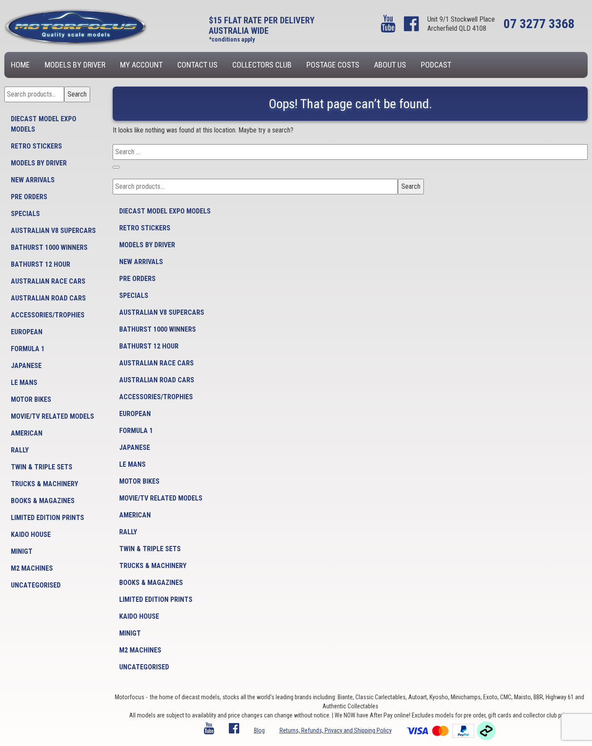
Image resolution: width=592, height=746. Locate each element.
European (26, 332)
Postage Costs (332, 64)
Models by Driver (75, 64)
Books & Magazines (43, 501)
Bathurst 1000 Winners (49, 247)
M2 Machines (32, 568)
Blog (259, 730)
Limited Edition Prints (47, 517)
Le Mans (24, 382)
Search (77, 94)
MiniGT (22, 551)
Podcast (436, 64)
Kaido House (31, 534)
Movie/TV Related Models (52, 416)
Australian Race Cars (48, 281)
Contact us (197, 64)
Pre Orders (29, 197)
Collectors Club (262, 64)
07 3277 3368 (539, 23)
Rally (20, 450)
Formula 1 (28, 349)
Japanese (26, 366)
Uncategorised (36, 585)
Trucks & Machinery (44, 484)
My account (141, 64)
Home (20, 64)
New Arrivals (33, 180)
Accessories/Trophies (48, 315)
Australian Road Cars (48, 298)
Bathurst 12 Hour (40, 264)
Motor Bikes (31, 399)
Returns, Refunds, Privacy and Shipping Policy (336, 730)
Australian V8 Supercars (53, 230)
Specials (25, 214)
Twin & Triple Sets (41, 467)
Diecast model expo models (43, 124)
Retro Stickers (36, 146)
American (26, 433)
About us (390, 64)
